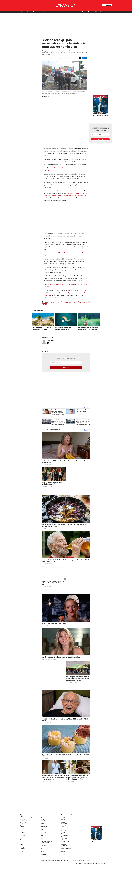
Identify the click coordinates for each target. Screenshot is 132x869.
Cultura (43, 814)
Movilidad (43, 854)
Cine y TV (43, 832)
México (75, 302)
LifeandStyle (23, 828)
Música (43, 833)
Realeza (22, 847)
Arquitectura (44, 844)
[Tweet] (80, 58)
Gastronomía (64, 845)
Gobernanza (44, 853)
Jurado (63, 854)
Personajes (64, 850)
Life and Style (98, 12)
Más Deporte (64, 838)
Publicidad (30, 866)
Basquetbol (64, 836)
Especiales (64, 828)
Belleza (22, 851)
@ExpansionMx (53, 343)
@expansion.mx (68, 860)
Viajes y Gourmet (24, 853)
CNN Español (50, 340)
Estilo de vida (44, 823)
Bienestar (64, 851)
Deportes (43, 830)
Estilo (42, 828)
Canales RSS (62, 866)
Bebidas (63, 847)
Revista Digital (107, 5)
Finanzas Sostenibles (67, 814)
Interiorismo (44, 845)
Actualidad (64, 823)
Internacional (60, 12)
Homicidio (59, 302)
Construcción (44, 839)
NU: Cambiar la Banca (100, 115)
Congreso (23, 835)
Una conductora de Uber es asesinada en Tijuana (64, 328)
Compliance (37, 866)
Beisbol (63, 833)
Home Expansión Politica (27, 817)
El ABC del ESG (65, 817)
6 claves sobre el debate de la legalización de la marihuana (88, 328)
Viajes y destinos (66, 848)
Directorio (70, 866)
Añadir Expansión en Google (66, 57)
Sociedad (22, 841)
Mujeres (90, 12)
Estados (22, 838)
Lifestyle (63, 839)
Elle (42, 817)
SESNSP (81, 302)
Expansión (23, 815)
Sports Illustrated (65, 831)
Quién (21, 844)
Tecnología (69, 12)
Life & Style (44, 826)
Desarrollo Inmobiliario (47, 841)
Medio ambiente (45, 850)
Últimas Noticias (25, 12)
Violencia (52, 302)
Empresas (35, 12)
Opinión (22, 839)
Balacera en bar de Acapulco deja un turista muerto (41, 328)
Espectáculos (24, 845)
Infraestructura (45, 842)
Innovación (64, 816)
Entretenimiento (45, 829)
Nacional (87, 302)
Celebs (43, 822)
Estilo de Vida (65, 853)
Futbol (63, 832)
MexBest (63, 844)
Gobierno (22, 832)
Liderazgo (64, 825)
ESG (83, 12)
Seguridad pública (67, 302)
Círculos (22, 848)
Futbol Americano (66, 835)
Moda (21, 850)
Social (42, 851)
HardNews (45, 304)
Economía (51, 12)
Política (43, 12)
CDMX (21, 836)
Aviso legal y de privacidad (49, 866)
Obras (77, 12)
